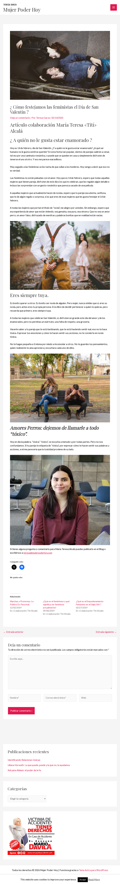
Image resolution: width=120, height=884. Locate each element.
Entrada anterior (13, 632)
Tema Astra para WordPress (93, 870)
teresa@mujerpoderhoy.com (37, 553)
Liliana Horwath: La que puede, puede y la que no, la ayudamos (39, 765)
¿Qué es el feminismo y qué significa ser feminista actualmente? (56, 604)
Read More (94, 879)
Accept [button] (83, 879)
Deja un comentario (20, 117)
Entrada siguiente (106, 632)
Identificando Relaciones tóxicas (24, 760)
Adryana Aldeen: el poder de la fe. (24, 770)
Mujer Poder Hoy (22, 9)
